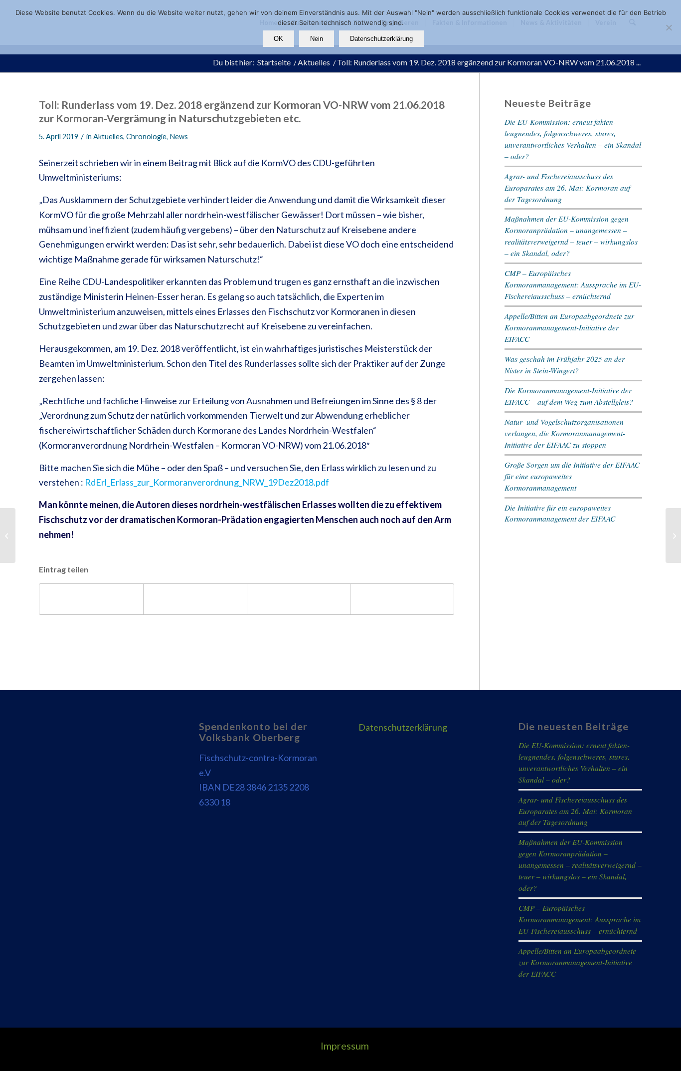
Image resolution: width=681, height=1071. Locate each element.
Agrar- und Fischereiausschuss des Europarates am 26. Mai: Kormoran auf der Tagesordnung (567, 187)
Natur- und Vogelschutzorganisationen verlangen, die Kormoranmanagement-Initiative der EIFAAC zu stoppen (565, 433)
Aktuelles (108, 136)
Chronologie (146, 136)
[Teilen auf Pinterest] (298, 599)
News (179, 136)
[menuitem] (342, 1045)
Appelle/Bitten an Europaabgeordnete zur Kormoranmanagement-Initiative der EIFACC (569, 327)
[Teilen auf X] (195, 599)
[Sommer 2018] (7, 535)
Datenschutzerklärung (402, 727)
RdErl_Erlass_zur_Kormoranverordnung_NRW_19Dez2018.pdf (207, 482)
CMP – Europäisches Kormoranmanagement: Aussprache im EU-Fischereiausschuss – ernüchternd (573, 284)
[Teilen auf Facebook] (91, 599)
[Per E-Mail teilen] (402, 599)
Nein (316, 38)
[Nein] (669, 27)
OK (278, 38)
